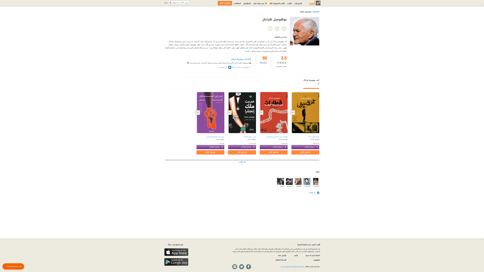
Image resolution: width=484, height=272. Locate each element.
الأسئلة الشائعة (281, 259)
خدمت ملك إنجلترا (250, 137)
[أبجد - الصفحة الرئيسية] (312, 3)
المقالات (237, 3)
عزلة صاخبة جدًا (314, 137)
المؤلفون (315, 11)
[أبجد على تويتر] (241, 266)
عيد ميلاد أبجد (260, 3)
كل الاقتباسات (223, 67)
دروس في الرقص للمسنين (215, 137)
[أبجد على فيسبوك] (248, 266)
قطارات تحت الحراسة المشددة (277, 137)
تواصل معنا (282, 255)
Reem (282, 186)
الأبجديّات (298, 3)
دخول (166, 3)
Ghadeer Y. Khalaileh (298, 186)
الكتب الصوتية (277, 3)
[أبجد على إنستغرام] (234, 266)
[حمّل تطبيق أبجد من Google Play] (176, 262)
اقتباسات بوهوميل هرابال (241, 59)
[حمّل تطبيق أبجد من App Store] (176, 252)
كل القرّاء (312, 192)
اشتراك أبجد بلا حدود (312, 255)
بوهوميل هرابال (314, 139)
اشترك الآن (305, 152)
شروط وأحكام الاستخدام (287, 266)
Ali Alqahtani (307, 186)
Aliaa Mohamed (315, 186)
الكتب (289, 3)
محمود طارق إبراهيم (289, 186)
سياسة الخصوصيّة (300, 266)
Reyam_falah (236, 67)
